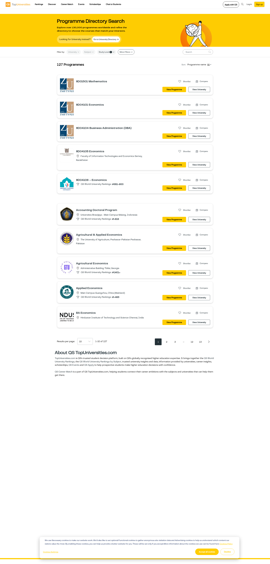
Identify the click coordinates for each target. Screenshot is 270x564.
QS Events (74, 365)
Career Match (67, 4)
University (72, 52)
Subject (88, 52)
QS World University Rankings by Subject (100, 361)
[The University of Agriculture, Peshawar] (67, 238)
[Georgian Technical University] (67, 267)
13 (200, 342)
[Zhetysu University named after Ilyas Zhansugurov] (67, 85)
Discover (52, 4)
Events (81, 4)
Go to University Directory (105, 39)
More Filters (125, 52)
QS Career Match (64, 371)
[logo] (18, 4)
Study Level (105, 52)
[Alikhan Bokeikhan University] (67, 152)
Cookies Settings (50, 552)
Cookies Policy (226, 544)
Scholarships (95, 4)
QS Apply (89, 365)
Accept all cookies (207, 552)
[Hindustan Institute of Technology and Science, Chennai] (67, 316)
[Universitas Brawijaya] (67, 213)
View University (199, 89)
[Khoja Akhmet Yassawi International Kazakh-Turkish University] (67, 183)
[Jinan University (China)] (67, 291)
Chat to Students (113, 4)
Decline (227, 552)
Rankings (39, 4)
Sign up (259, 4)
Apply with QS (231, 4)
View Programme (174, 89)
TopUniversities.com (65, 358)
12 (192, 342)
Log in (249, 4)
